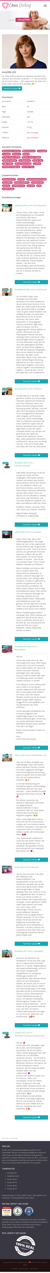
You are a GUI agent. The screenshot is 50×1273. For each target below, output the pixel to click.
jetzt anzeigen (33, 132)
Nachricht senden (11, 88)
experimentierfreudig (36, 179)
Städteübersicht (13, 1176)
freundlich (7, 182)
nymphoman (37, 182)
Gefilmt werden (9, 160)
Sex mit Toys (28, 167)
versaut (30, 185)
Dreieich (38, 388)
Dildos (26, 154)
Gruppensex (24, 160)
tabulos (6, 185)
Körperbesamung (23, 163)
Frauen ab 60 (12, 1186)
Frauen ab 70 (12, 1189)
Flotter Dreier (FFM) (11, 157)
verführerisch (18, 185)
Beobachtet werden (11, 151)
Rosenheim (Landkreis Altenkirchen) (30, 1035)
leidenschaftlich (22, 182)
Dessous (16, 154)
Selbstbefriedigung (11, 167)
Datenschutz (23, 1269)
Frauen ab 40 (12, 1179)
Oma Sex (5, 1138)
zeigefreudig (8, 189)
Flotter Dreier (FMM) (31, 157)
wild (39, 185)
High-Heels (7, 163)
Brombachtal (40, 205)
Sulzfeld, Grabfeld (22, 465)
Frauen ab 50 (12, 1182)
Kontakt (14, 1269)
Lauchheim (36, 532)
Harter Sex (37, 160)
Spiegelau (39, 951)
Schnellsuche (12, 1173)
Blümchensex (29, 151)
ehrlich (21, 179)
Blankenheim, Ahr (39, 755)
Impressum (34, 1269)
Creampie (42, 151)
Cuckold (6, 154)
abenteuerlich (9, 179)
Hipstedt (35, 867)
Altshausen (42, 289)
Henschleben (20, 649)
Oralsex (37, 163)
